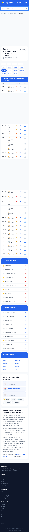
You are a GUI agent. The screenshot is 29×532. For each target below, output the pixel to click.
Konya (2, 521)
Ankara (3, 506)
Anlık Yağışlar (4, 483)
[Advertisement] (14, 29)
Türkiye (9, 13)
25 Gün (4, 70)
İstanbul (3, 504)
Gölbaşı (17, 363)
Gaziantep (3, 519)
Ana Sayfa (3, 13)
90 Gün (10, 73)
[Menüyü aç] (26, 2)
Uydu (2, 481)
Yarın (9, 64)
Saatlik (14, 64)
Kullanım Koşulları (5, 496)
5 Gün (20, 64)
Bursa (2, 512)
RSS (2, 491)
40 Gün (16, 70)
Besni (4, 360)
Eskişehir (3, 523)
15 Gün (15, 67)
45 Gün (22, 70)
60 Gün (4, 73)
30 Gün (10, 70)
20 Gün (21, 67)
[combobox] (14, 8)
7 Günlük (7, 402)
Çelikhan (17, 360)
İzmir (2, 508)
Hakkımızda (4, 493)
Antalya (3, 510)
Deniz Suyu (4, 485)
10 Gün (9, 67)
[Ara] (26, 8)
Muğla (2, 514)
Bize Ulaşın (4, 498)
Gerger (5, 363)
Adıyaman (14, 13)
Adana (2, 516)
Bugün (4, 64)
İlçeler (15, 73)
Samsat (17, 366)
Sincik (4, 369)
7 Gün (3, 67)
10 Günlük (16, 402)
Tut (16, 369)
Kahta (4, 366)
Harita (2, 479)
